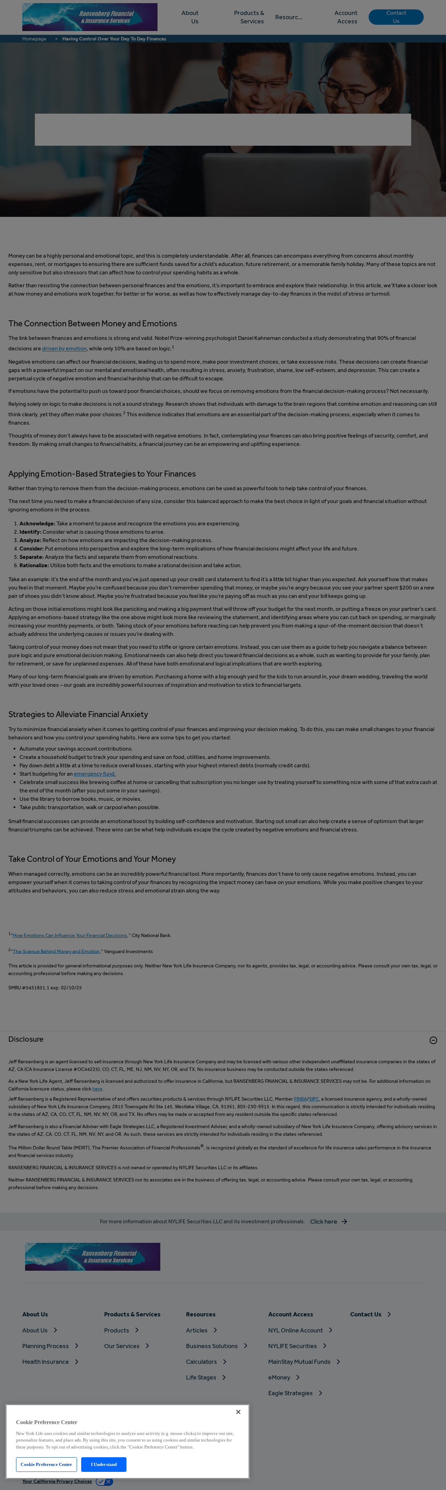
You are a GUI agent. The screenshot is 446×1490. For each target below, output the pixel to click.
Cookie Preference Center (46, 1464)
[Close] (238, 1412)
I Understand (104, 1464)
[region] (127, 1441)
